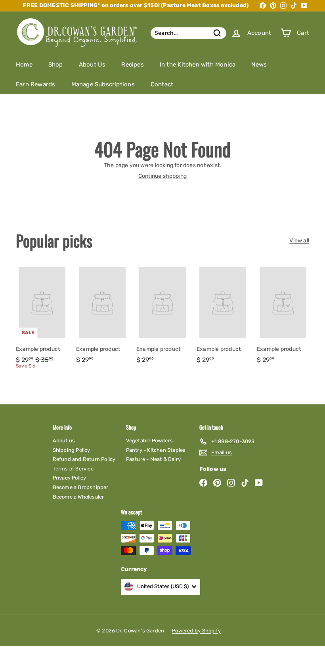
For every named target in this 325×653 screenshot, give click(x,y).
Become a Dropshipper (81, 487)
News (259, 64)
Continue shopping (162, 176)
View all (299, 241)
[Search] (217, 33)
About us (64, 441)
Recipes (132, 64)
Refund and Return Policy (84, 459)
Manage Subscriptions (103, 84)
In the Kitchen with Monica (197, 64)
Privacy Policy (69, 478)
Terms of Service (73, 469)
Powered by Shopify (196, 631)
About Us (92, 64)
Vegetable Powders (149, 441)
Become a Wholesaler (78, 497)
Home (24, 64)
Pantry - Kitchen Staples (156, 450)
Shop (55, 64)
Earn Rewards (35, 84)
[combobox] (188, 33)
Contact (162, 84)
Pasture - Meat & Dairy (153, 459)
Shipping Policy (71, 450)
